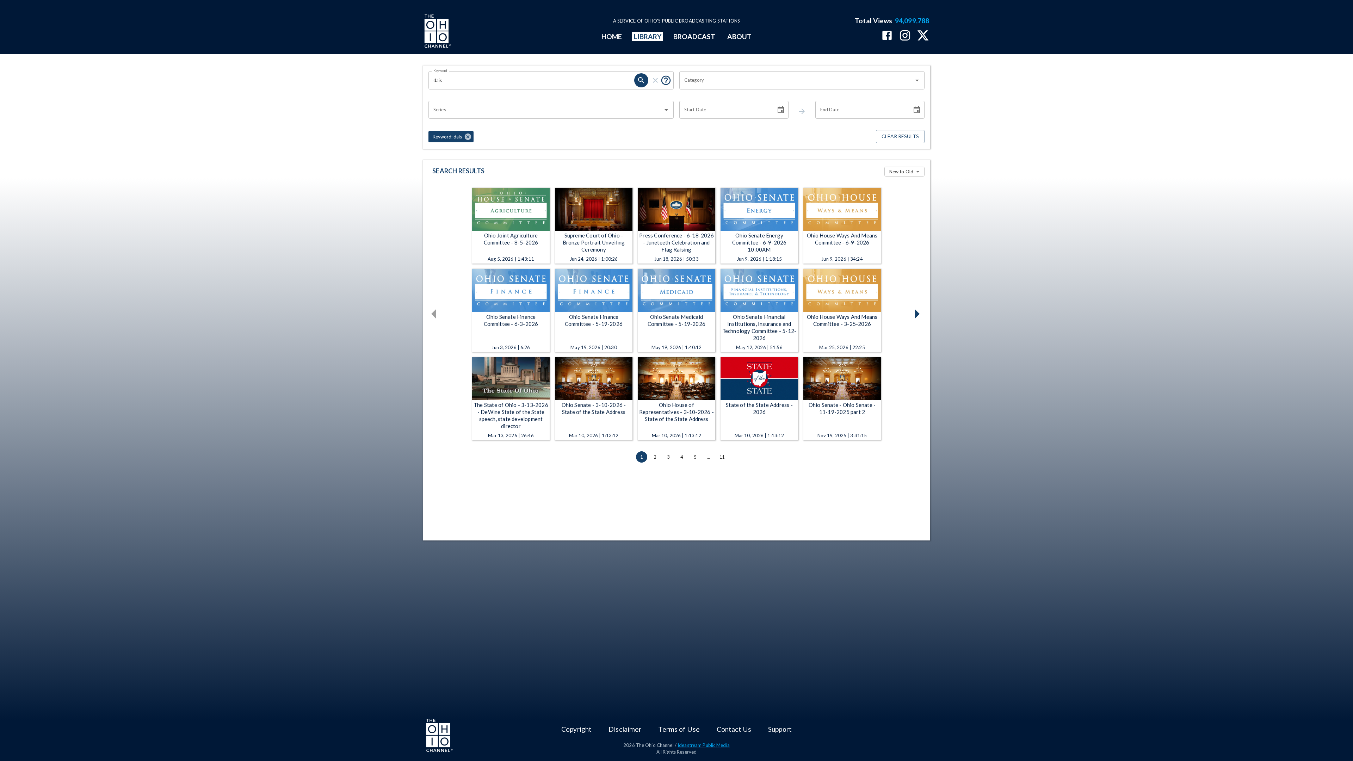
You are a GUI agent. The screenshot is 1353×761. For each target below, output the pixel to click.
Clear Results (900, 136)
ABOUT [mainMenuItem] (739, 36)
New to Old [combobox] (901, 171)
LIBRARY (648, 36)
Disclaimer (624, 729)
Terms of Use (678, 729)
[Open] (917, 80)
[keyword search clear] (655, 80)
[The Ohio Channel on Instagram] (905, 36)
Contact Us (734, 729)
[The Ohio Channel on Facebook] (887, 36)
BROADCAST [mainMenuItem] (694, 36)
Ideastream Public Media (704, 745)
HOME (611, 36)
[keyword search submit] (641, 80)
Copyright (576, 729)
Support (780, 729)
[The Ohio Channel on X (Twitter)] (923, 36)
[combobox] (796, 80)
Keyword (440, 70)
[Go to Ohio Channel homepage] (437, 32)
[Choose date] (781, 110)
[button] (451, 136)
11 (721, 457)
